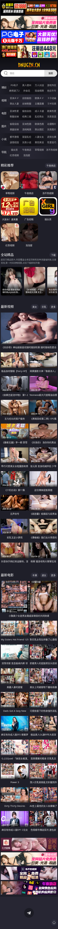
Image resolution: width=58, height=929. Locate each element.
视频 (4, 100)
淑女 (44, 575)
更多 (53, 306)
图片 (4, 126)
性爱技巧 (51, 142)
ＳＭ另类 (51, 103)
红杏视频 (14, 155)
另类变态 (51, 116)
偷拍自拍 (26, 111)
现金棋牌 (39, 90)
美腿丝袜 (14, 129)
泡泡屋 (26, 155)
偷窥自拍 (14, 123)
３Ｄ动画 (51, 98)
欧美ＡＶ (39, 98)
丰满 (34, 575)
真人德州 (26, 85)
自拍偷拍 (26, 98)
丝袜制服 (26, 103)
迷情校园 (14, 142)
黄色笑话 (39, 142)
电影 (4, 113)
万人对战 (39, 85)
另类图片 (51, 129)
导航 (4, 152)
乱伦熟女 (39, 116)
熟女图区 (39, 129)
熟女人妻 (14, 103)
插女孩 (14, 149)
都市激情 (14, 136)
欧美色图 (39, 123)
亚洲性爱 (14, 111)
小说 (4, 139)
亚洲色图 (26, 123)
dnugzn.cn (29, 65)
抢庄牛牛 (51, 90)
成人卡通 (39, 111)
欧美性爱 (51, 111)
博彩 (4, 87)
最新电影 (7, 575)
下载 (53, 255)
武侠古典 (51, 136)
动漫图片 (51, 123)
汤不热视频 (51, 149)
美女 (34, 306)
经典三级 (26, 116)
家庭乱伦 (26, 136)
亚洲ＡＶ (14, 98)
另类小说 (26, 142)
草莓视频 (39, 149)
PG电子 (14, 85)
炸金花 (26, 90)
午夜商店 (26, 149)
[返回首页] (54, 922)
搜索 (50, 73)
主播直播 (39, 103)
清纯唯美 (26, 129)
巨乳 (44, 306)
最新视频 (7, 306)
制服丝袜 (14, 116)
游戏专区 (51, 85)
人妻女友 (39, 136)
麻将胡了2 (14, 90)
